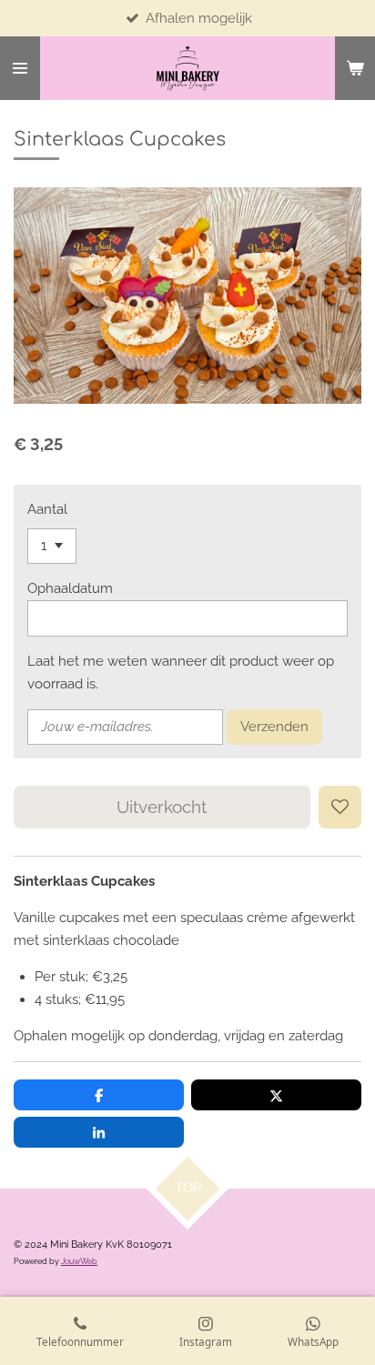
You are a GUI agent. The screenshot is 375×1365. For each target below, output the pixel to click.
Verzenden (274, 726)
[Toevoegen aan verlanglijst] (340, 807)
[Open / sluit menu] (20, 68)
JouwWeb (79, 1261)
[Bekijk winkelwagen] (355, 68)
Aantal (47, 509)
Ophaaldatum (70, 588)
